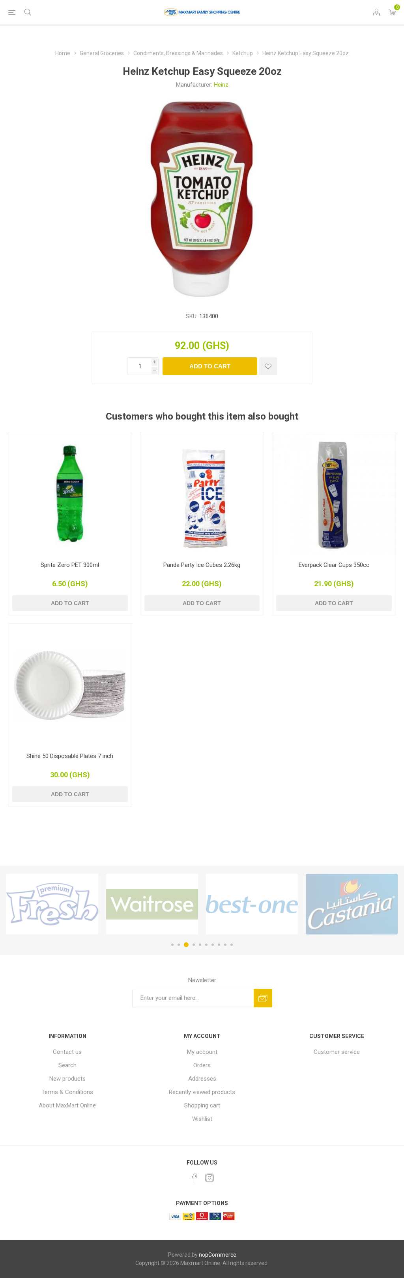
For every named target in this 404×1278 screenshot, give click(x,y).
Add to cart (209, 366)
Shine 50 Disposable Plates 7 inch (69, 756)
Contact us (67, 1051)
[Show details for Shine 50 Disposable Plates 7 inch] (70, 685)
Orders (202, 1065)
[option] (52, 904)
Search (67, 1065)
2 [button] (179, 945)
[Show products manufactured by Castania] (352, 904)
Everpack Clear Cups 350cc (334, 564)
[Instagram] (209, 1178)
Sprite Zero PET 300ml (70, 564)
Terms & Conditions (67, 1092)
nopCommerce (217, 1255)
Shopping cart (202, 1105)
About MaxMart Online (67, 1105)
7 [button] (212, 945)
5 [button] (200, 945)
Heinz (221, 84)
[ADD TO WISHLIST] (268, 366)
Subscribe (263, 998)
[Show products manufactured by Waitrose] (152, 904)
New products (67, 1078)
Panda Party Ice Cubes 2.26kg (201, 564)
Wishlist (202, 1118)
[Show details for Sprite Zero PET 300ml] (70, 493)
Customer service (337, 1051)
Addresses (202, 1078)
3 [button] (185, 945)
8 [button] (219, 945)
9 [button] (225, 945)
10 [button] (231, 945)
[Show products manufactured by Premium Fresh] (52, 904)
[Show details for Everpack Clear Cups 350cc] (334, 493)
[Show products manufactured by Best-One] (252, 904)
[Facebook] (194, 1178)
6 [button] (206, 945)
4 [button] (192, 944)
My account (202, 1051)
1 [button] (172, 945)
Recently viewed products (202, 1092)
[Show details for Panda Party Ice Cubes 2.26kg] (202, 493)
